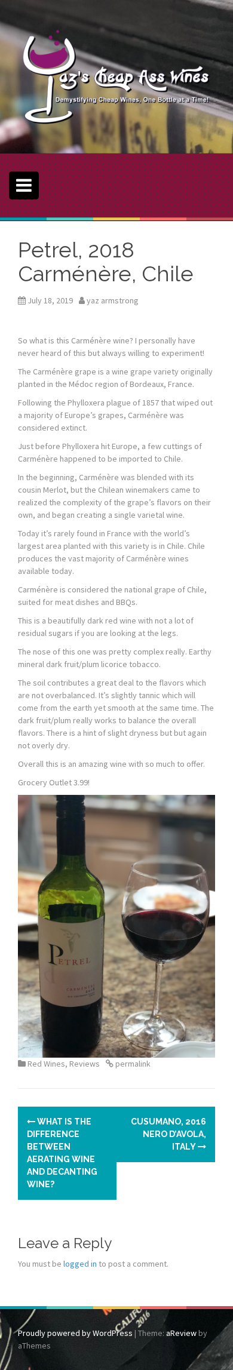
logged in (80, 1263)
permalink (132, 1063)
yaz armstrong (113, 300)
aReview (181, 1333)
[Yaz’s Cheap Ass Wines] (116, 75)
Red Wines (46, 1063)
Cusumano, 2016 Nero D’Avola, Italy (168, 1134)
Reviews (84, 1063)
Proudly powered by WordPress (75, 1333)
